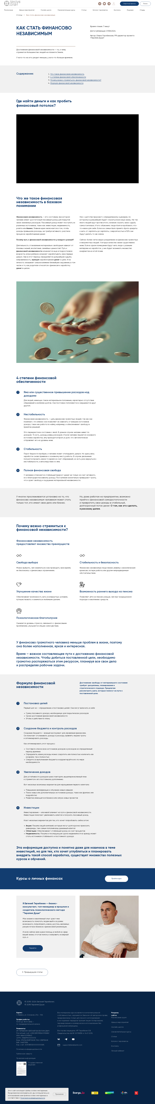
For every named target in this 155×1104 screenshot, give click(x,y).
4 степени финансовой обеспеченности (68, 77)
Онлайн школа (46, 10)
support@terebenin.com (72, 1045)
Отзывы (142, 10)
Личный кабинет (117, 1051)
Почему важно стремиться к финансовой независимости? (75, 80)
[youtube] (104, 3)
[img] (58, 1039)
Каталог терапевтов (100, 10)
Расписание (8, 10)
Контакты (117, 10)
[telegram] (109, 3)
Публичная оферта (24, 1054)
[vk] (99, 3)
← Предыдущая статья (32, 972)
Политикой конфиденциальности (32, 1098)
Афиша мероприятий (26, 10)
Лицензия (130, 10)
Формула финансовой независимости (66, 83)
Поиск (145, 3)
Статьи (83, 10)
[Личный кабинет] (113, 3)
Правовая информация (25, 1058)
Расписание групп (119, 1018)
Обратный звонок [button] (129, 3)
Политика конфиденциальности (29, 1049)
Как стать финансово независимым (40, 15)
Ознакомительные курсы (66, 10)
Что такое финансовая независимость (67, 74)
